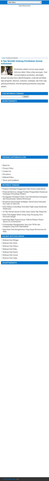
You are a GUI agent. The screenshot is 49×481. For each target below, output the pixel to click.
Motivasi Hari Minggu (10, 240)
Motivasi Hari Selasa (10, 246)
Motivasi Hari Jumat (10, 255)
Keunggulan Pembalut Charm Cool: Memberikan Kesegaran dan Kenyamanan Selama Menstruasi (25, 198)
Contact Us (7, 171)
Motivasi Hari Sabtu (10, 258)
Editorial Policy (8, 177)
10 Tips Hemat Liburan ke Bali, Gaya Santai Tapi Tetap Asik (25, 212)
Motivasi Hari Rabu (10, 249)
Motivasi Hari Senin (10, 243)
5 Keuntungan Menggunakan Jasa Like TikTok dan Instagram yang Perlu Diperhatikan (21, 225)
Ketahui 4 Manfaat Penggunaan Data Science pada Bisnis (24, 189)
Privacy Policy (8, 168)
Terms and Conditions (11, 180)
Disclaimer (7, 174)
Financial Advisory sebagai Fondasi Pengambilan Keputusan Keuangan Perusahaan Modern (25, 193)
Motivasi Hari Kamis (10, 252)
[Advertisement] (24, 31)
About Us (6, 165)
